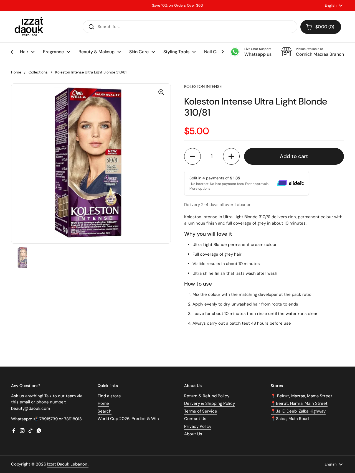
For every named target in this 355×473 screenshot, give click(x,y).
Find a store (109, 396)
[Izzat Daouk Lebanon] (30, 27)
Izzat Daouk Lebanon (67, 464)
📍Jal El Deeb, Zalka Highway (298, 411)
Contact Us (195, 418)
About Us (193, 434)
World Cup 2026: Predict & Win (128, 418)
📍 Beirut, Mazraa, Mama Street (301, 396)
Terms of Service (200, 411)
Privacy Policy (197, 426)
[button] (320, 27)
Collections (38, 72)
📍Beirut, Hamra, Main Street (299, 403)
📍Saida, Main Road (290, 418)
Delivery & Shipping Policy (209, 403)
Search (104, 411)
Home (16, 72)
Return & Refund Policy (206, 396)
